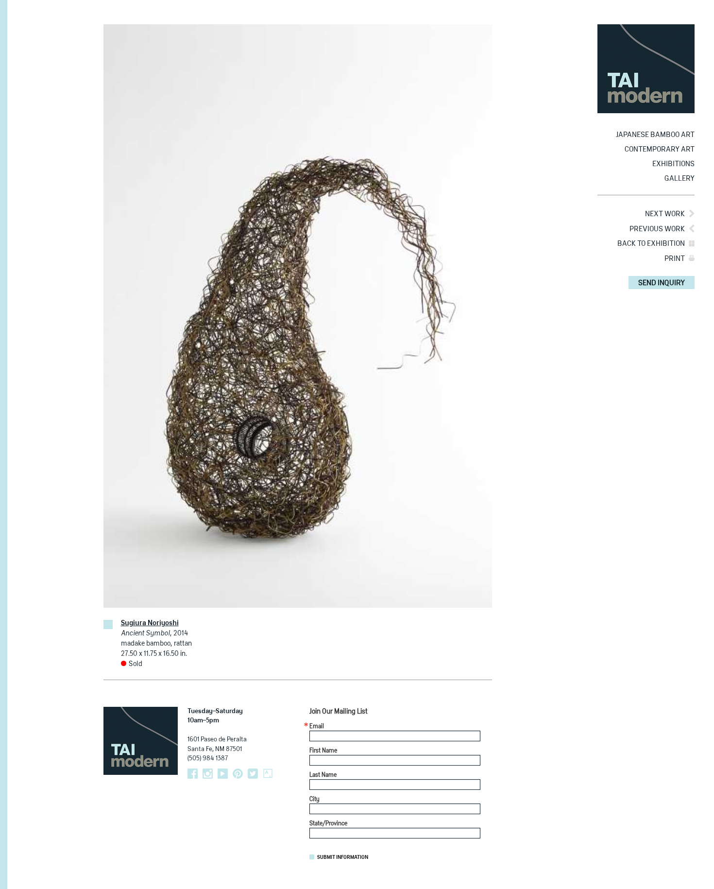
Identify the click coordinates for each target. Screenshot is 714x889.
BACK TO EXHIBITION (651, 243)
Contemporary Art (660, 149)
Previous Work (657, 229)
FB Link (192, 774)
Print (674, 258)
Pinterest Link (238, 774)
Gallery (679, 178)
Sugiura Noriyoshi (150, 623)
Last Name (323, 775)
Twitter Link (253, 774)
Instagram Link (208, 774)
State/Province (328, 824)
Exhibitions (673, 164)
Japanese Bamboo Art (655, 134)
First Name (323, 751)
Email (316, 727)
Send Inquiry (661, 283)
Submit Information (342, 857)
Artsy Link (268, 774)
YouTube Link (223, 774)
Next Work (665, 214)
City (314, 800)
